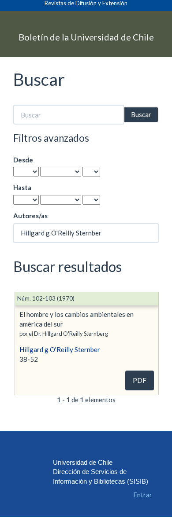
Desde (23, 160)
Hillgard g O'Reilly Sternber (59, 349)
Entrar (142, 495)
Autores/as (30, 216)
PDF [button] (139, 380)
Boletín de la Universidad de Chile (86, 36)
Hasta (22, 187)
